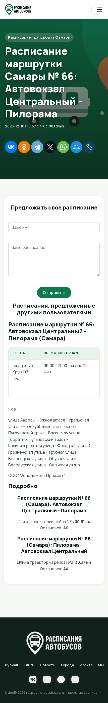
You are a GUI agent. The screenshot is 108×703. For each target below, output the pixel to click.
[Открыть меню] (97, 10)
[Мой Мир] (76, 147)
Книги (29, 665)
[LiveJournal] (89, 147)
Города (67, 665)
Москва (85, 665)
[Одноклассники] (24, 147)
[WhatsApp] (63, 147)
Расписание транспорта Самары (39, 37)
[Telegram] (37, 147)
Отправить (54, 292)
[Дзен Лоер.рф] (75, 679)
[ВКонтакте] (11, 147)
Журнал (11, 665)
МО (101, 665)
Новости (48, 665)
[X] (50, 147)
